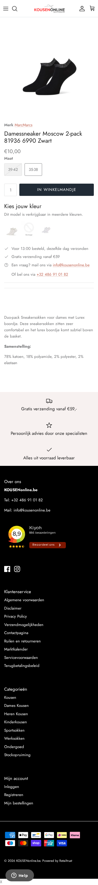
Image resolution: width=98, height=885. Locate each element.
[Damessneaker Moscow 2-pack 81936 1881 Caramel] (29, 235)
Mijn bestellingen (18, 803)
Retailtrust (65, 860)
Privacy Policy (15, 616)
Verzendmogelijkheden (23, 625)
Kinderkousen (15, 722)
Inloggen (11, 787)
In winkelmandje (56, 189)
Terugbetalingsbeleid (21, 666)
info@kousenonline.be (71, 265)
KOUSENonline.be (28, 860)
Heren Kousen (16, 714)
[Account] (81, 8)
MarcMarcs (23, 125)
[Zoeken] (17, 8)
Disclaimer (12, 608)
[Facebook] (7, 569)
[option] (49, 70)
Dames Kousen (16, 705)
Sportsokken (14, 730)
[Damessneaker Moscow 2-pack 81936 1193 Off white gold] (12, 235)
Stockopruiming (17, 755)
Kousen (10, 697)
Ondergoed (14, 747)
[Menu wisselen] (5, 8)
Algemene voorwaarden (24, 600)
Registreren (13, 795)
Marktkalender (16, 649)
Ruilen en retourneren (22, 641)
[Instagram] (17, 569)
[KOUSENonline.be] (49, 8)
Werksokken (14, 738)
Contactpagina (16, 633)
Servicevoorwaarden (21, 657)
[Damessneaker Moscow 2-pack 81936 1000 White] (46, 235)
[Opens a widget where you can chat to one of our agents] (19, 875)
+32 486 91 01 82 (52, 274)
